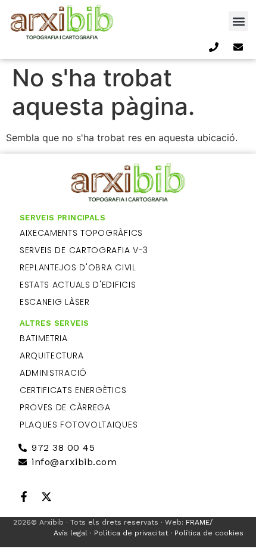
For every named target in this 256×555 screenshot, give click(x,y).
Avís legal (71, 533)
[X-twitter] (46, 496)
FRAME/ (198, 522)
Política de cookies (208, 533)
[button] (238, 21)
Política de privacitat (131, 533)
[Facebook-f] (23, 496)
